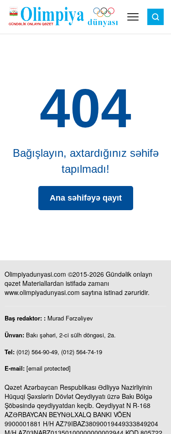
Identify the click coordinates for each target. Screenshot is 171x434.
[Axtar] (155, 17)
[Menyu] (132, 16)
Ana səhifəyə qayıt (86, 197)
